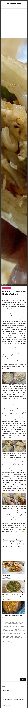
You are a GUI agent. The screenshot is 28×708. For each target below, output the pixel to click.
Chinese (4, 623)
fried (20, 630)
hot (7, 632)
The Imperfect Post (14, 3)
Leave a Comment (22, 297)
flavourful (5, 626)
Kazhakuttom (6, 633)
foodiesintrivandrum (8, 630)
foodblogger (10, 629)
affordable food (10, 622)
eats (9, 625)
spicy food (5, 634)
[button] (8, 378)
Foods (16, 630)
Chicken (21, 622)
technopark (5, 637)
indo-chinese (16, 632)
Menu (4, 7)
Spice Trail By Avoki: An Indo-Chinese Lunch (12, 615)
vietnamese (19, 637)
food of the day (14, 627)
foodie (16, 629)
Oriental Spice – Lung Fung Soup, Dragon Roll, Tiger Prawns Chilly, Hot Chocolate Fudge (12, 595)
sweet (21, 634)
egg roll (20, 625)
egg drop (14, 625)
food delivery (6, 627)
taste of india (6, 636)
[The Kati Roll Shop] (13, 567)
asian (16, 622)
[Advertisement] (14, 23)
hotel (10, 632)
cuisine (21, 623)
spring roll (16, 634)
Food (16, 626)
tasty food (17, 636)
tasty (12, 636)
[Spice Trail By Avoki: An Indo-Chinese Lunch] (13, 607)
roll (12, 633)
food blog (21, 626)
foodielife (21, 629)
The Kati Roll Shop (6, 575)
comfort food (11, 623)
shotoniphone (17, 633)
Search (3, 676)
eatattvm (5, 625)
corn (17, 623)
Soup (24, 633)
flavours (11, 626)
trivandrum (13, 637)
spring (10, 634)
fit (23, 625)
